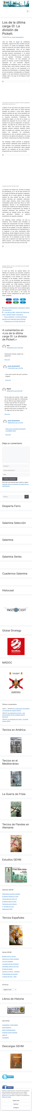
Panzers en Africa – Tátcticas (11, 971)
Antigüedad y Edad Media (10, 1025)
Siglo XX (4, 1035)
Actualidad (5, 1037)
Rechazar (16, 1104)
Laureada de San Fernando (10, 964)
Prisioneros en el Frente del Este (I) (14, 321)
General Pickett (11, 314)
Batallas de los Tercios (9, 956)
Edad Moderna (6, 1027)
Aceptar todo (16, 1100)
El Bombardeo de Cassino (10, 974)
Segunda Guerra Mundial (9, 1032)
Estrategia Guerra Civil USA (10, 966)
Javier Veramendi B (14, 366)
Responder (7, 359)
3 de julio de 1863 (9, 312)
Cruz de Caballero (7, 961)
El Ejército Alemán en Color (10, 896)
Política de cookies (6, 1097)
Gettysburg (21, 308)
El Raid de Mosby (7, 969)
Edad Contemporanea (10, 308)
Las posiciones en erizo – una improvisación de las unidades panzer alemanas (13, 715)
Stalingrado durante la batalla (11, 894)
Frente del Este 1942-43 (9, 899)
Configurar (16, 1107)
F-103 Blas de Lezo (8, 906)
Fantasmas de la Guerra (9, 904)
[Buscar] (26, 496)
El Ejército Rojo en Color (9, 901)
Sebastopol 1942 (7, 909)
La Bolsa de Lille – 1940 (9, 976)
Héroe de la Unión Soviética (10, 959)
